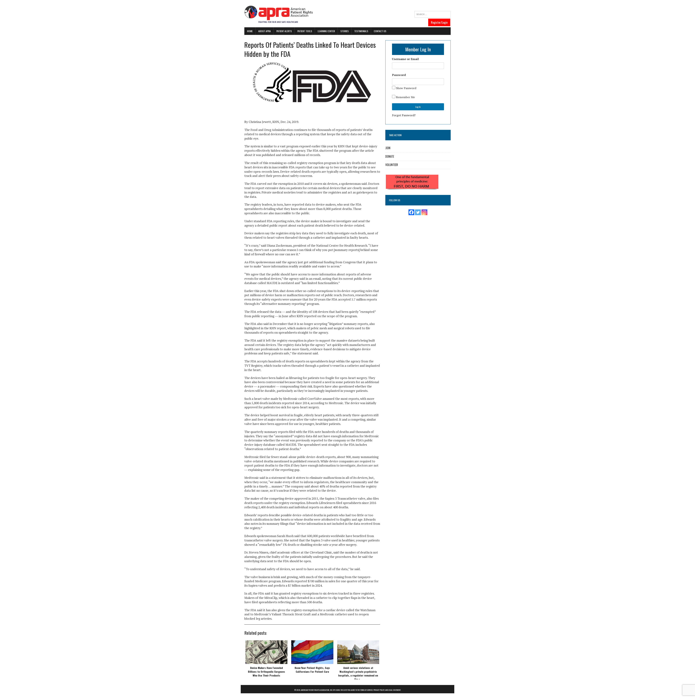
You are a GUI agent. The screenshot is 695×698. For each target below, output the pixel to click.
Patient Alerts (284, 31)
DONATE (389, 156)
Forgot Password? (404, 115)
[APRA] (278, 14)
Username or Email (405, 59)
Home (250, 31)
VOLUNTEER (391, 165)
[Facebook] (411, 212)
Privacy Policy (378, 690)
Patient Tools (304, 31)
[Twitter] (418, 212)
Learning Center (326, 31)
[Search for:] (432, 14)
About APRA (264, 31)
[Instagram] (424, 212)
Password (399, 75)
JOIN (387, 148)
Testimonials (361, 31)
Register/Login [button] (439, 22)
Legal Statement (394, 690)
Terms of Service (366, 690)
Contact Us (380, 31)
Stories (344, 31)
